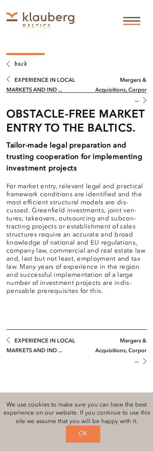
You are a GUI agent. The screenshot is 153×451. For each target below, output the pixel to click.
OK (83, 434)
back (20, 64)
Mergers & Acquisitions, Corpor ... (121, 90)
